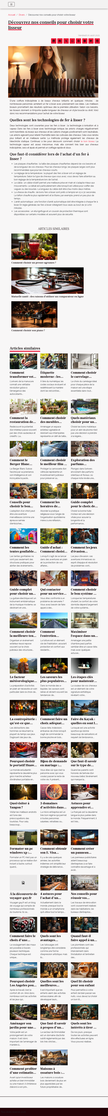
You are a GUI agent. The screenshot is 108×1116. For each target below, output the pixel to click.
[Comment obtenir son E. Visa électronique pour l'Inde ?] (54, 837)
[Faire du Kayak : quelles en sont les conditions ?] (84, 707)
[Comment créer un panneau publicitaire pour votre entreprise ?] (84, 837)
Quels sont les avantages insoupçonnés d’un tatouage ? (51, 942)
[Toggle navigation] (11, 4)
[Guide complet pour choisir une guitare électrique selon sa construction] (23, 578)
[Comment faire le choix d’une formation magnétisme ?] (23, 924)
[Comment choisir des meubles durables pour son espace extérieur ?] (54, 406)
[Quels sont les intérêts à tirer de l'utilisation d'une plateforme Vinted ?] (84, 1012)
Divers (22, 15)
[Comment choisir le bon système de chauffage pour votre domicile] (84, 578)
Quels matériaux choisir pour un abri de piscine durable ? (83, 424)
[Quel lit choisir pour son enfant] (84, 970)
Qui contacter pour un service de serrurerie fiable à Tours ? (52, 596)
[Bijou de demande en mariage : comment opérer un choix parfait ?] (54, 750)
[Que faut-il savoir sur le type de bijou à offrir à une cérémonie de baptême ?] (84, 750)
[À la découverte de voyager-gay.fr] (23, 882)
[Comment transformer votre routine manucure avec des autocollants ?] (23, 361)
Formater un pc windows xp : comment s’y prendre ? (21, 855)
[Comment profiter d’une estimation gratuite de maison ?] (23, 1057)
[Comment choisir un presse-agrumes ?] (34, 246)
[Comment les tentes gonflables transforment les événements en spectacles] (23, 536)
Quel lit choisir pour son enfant (83, 983)
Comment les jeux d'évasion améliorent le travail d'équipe (84, 553)
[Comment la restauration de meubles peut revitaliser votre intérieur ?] (23, 406)
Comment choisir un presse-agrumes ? (33, 262)
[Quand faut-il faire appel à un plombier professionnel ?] (84, 924)
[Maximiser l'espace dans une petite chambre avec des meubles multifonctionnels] (84, 620)
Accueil (11, 15)
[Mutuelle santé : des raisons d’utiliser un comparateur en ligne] (47, 280)
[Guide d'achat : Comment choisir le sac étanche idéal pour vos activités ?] (54, 536)
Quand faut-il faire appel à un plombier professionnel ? (88, 942)
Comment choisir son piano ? (28, 330)
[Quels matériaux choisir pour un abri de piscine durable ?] (84, 406)
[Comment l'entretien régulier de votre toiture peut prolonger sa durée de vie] (54, 620)
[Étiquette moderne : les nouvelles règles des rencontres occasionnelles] (54, 361)
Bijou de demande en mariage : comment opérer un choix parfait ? (53, 767)
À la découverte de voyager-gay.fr (23, 896)
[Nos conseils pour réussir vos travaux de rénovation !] (84, 882)
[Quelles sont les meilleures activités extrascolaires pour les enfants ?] (54, 970)
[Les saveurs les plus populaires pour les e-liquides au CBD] (54, 665)
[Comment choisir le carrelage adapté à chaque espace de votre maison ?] (84, 361)
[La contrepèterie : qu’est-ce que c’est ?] (23, 707)
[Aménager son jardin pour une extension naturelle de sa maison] (23, 1012)
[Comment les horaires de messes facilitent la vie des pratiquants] (54, 490)
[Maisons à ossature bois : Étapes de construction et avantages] (54, 1057)
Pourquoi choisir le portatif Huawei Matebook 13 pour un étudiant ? (23, 767)
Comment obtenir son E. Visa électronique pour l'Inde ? (54, 855)
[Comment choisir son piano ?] (34, 314)
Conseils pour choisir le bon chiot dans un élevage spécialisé (23, 508)
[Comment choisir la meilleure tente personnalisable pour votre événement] (23, 620)
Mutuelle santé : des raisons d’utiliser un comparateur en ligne (47, 296)
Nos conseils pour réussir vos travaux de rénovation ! (84, 900)
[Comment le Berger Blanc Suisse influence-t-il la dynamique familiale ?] (23, 448)
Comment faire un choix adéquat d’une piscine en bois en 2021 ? (53, 725)
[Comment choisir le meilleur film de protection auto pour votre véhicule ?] (54, 448)
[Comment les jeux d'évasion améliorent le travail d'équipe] (84, 536)
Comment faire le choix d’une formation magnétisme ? (23, 942)
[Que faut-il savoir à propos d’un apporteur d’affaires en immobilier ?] (54, 1012)
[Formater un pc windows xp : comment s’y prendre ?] (23, 837)
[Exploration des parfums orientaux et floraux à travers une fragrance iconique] (84, 448)
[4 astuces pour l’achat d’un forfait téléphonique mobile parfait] (54, 882)
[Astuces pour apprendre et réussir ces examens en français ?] (84, 792)
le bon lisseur (87, 141)
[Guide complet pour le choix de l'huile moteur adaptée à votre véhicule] (84, 490)
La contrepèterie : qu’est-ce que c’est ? (23, 723)
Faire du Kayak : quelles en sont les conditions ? (84, 723)
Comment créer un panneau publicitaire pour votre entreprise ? (84, 855)
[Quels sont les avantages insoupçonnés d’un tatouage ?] (54, 924)
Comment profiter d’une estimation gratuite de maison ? (23, 1075)
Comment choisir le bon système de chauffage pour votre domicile (84, 596)
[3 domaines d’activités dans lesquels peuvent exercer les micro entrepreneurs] (54, 792)
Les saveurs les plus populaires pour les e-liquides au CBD (52, 683)
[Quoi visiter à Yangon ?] (23, 792)
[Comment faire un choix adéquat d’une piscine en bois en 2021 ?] (54, 707)
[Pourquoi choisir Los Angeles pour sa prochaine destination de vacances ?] (23, 970)
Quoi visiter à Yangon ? (19, 805)
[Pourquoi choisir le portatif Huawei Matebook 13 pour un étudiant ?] (23, 750)
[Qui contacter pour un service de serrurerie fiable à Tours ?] (54, 578)
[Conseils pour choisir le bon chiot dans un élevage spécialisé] (23, 490)
